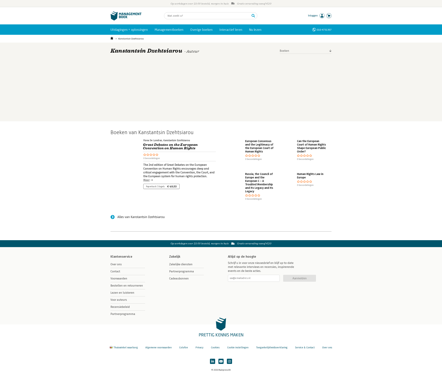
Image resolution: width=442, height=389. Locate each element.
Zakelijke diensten (181, 264)
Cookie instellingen (237, 347)
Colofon (183, 347)
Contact (115, 271)
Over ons (116, 264)
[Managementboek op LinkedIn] (212, 361)
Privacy (199, 347)
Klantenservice (121, 257)
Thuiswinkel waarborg (125, 347)
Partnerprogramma (122, 314)
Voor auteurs (118, 299)
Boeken (284, 50)
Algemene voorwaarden (158, 347)
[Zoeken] (253, 15)
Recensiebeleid (120, 307)
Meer (146, 180)
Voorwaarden (118, 278)
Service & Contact (305, 347)
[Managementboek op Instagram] (229, 361)
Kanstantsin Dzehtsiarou (131, 38)
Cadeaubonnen (179, 278)
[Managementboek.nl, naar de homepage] (126, 19)
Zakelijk (174, 257)
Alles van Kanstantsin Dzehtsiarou (141, 217)
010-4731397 (324, 29)
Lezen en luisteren (122, 292)
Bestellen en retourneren (126, 285)
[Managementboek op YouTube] (221, 361)
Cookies (215, 347)
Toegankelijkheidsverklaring (271, 347)
